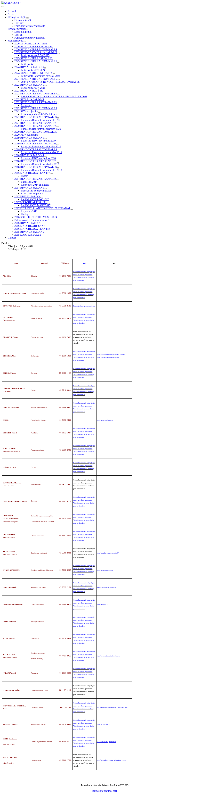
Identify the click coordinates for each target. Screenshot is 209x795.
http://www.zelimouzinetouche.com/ (108, 656)
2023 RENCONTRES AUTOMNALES (35, 93)
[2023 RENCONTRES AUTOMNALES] (58, 94)
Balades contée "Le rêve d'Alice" (31, 220)
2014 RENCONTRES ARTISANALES (35, 178)
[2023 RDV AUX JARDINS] (45, 85)
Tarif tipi (18, 34)
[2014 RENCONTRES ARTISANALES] (57, 179)
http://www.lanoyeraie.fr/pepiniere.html (111, 760)
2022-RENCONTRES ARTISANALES (35, 102)
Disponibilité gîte (23, 20)
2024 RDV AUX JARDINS (29, 67)
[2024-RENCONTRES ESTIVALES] (54, 73)
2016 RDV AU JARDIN (27, 223)
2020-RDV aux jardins (26, 134)
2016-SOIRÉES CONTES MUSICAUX (35, 217)
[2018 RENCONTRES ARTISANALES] (57, 162)
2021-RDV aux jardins (26, 111)
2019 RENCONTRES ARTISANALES (35, 143)
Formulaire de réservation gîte (29, 26)
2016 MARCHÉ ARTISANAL (30, 225)
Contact (12, 237)
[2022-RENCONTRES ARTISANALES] (58, 103)
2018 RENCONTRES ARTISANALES (35, 161)
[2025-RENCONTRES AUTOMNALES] (58, 62)
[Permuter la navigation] (2, 6)
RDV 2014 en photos (32, 193)
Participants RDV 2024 (33, 70)
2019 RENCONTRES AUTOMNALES (35, 149)
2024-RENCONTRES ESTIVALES (33, 73)
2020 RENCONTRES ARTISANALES (35, 125)
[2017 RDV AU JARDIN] (41, 197)
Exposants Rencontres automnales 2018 (41, 170)
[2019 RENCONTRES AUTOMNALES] (58, 150)
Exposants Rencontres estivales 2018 (40, 164)
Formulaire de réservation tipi (29, 37)
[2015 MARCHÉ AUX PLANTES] (51, 173)
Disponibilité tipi (23, 31)
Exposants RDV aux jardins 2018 (38, 158)
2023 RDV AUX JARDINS (29, 84)
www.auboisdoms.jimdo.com (106, 742)
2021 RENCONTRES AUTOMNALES (35, 117)
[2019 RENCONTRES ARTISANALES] (57, 144)
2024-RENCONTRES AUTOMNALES (35, 78)
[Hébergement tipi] (27, 29)
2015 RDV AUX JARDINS (29, 231)
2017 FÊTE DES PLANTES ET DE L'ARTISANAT (42, 208)
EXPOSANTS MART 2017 (35, 205)
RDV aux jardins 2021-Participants (39, 114)
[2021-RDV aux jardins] (39, 112)
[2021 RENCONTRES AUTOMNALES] (58, 117)
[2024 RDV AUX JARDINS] (45, 67)
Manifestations (15, 40)
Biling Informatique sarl (104, 790)
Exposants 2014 (29, 181)
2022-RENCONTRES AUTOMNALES (35, 108)
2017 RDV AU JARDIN (27, 196)
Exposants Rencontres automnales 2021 (41, 120)
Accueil (12, 11)
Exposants (26, 105)
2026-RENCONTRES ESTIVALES (33, 46)
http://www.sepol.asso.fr (105, 420)
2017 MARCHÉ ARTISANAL (30, 202)
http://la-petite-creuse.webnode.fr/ (108, 553)
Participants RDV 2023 (33, 87)
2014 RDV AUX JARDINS (29, 187)
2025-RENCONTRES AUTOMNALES (35, 61)
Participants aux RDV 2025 (35, 55)
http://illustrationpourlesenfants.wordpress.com (112, 707)
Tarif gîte (19, 23)
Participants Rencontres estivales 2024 (40, 76)
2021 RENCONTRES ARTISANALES (35, 123)
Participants (27, 64)
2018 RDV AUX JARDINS (29, 155)
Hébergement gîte (17, 17)
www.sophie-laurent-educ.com (106, 587)
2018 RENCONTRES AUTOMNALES (35, 167)
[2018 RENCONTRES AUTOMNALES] (58, 167)
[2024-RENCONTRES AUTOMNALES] (58, 79)
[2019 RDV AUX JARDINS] (45, 138)
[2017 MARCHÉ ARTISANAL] (48, 203)
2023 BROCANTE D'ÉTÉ (28, 90)
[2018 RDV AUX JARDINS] (45, 156)
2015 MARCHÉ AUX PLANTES (32, 173)
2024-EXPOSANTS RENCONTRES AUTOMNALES (50, 81)
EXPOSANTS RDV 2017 (35, 199)
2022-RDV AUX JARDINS (29, 99)
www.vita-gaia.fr (102, 604)
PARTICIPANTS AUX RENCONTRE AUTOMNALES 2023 (54, 96)
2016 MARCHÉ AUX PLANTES (32, 228)
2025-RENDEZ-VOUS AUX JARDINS (35, 52)
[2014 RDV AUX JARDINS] (45, 188)
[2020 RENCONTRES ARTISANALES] (57, 126)
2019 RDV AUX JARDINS (29, 137)
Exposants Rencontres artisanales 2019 (41, 146)
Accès (11, 14)
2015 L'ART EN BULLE (27, 234)
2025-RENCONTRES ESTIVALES (33, 58)
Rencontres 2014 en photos (35, 184)
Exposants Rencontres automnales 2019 (41, 152)
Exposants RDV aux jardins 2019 (38, 140)
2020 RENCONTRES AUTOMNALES (35, 131)
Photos (24, 175)
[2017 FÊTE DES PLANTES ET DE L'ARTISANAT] (71, 209)
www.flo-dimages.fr (103, 724)
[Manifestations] (24, 41)
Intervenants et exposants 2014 (37, 190)
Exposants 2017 (29, 211)
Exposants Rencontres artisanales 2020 (41, 128)
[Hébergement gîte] (27, 17)
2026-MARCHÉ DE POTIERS (31, 43)
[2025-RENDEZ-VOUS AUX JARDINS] (58, 53)
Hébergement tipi (17, 28)
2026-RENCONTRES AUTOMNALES (35, 49)
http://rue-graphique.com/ (105, 570)
